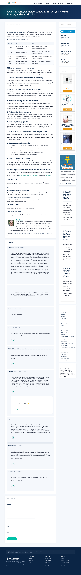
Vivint (30, 562)
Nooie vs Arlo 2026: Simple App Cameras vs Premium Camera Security (67, 272)
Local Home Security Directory (67, 336)
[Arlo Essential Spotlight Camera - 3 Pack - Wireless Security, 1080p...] (67, 138)
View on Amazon (68, 91)
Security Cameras (64, 345)
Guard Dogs (63, 321)
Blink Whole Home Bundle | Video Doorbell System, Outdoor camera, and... (67, 125)
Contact (62, 558)
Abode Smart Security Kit (25, 175)
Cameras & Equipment (58, 3)
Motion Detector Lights (66, 339)
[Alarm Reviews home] (12, 558)
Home (7, 8)
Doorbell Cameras (65, 316)
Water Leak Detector (65, 358)
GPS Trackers (64, 320)
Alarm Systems (64, 310)
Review (62, 37)
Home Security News (65, 327)
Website (8, 532)
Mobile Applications (65, 338)
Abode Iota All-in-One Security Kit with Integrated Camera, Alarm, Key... (67, 86)
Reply (13, 279)
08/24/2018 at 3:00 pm (17, 327)
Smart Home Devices (65, 349)
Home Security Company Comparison (23, 233)
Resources (69, 3)
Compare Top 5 (69, 183)
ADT (30, 563)
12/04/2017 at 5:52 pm (21, 371)
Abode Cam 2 (35, 175)
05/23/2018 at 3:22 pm (21, 348)
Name (8, 521)
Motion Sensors (64, 341)
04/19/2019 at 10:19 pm (19, 247)
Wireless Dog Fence (65, 360)
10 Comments (26, 25)
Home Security (38, 3)
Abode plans (48, 175)
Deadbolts (63, 314)
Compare (47, 3)
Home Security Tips (65, 332)
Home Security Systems (66, 330)
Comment (9, 504)
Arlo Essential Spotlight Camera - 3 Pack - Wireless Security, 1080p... (67, 144)
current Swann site (15, 182)
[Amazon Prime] (67, 88)
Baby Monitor (64, 312)
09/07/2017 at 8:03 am (18, 471)
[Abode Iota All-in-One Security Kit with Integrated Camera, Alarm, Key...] (67, 79)
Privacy (62, 563)
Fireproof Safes (64, 318)
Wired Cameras (48, 560)
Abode (30, 558)
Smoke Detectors (64, 352)
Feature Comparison (65, 560)
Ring (30, 565)
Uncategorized (64, 356)
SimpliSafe (31, 560)
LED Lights (63, 334)
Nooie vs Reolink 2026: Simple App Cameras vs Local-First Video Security (67, 234)
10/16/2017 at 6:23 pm (19, 445)
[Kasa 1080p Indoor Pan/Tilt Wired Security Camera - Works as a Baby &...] (67, 99)
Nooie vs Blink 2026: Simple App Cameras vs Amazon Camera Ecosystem (67, 195)
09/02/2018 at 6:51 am (22, 308)
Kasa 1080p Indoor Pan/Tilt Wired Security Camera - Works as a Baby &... (67, 105)
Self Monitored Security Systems (68, 347)
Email (8, 526)
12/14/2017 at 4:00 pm (25, 398)
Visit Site (67, 37)
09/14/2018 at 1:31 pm (16, 286)
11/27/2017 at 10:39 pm (17, 419)
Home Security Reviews (38, 233)
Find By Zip (63, 565)
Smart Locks (63, 350)
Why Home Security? (65, 562)
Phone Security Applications (67, 343)
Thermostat (63, 354)
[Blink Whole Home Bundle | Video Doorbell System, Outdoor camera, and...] (67, 118)
